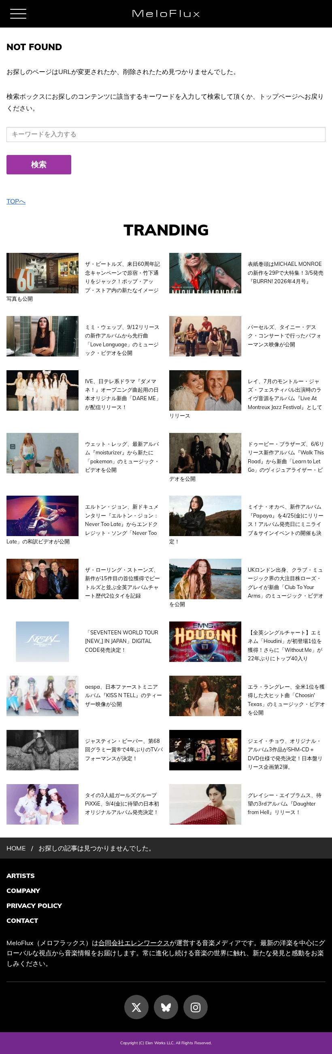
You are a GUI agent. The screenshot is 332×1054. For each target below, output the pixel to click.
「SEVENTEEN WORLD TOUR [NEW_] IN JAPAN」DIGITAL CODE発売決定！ (121, 641)
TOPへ (16, 201)
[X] (136, 1007)
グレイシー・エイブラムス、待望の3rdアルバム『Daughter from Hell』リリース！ (284, 804)
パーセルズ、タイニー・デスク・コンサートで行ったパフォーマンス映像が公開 (284, 336)
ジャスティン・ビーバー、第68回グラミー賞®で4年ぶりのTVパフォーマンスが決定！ (124, 749)
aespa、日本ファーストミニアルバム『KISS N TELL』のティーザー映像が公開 (123, 695)
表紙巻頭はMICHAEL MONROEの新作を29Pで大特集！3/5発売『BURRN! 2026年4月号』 (285, 272)
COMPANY (23, 890)
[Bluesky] (166, 1007)
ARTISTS (20, 876)
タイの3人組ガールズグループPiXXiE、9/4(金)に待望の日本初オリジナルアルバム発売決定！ (122, 804)
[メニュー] (18, 14)
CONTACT (22, 920)
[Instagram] (195, 1007)
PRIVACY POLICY (34, 905)
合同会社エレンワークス (134, 943)
